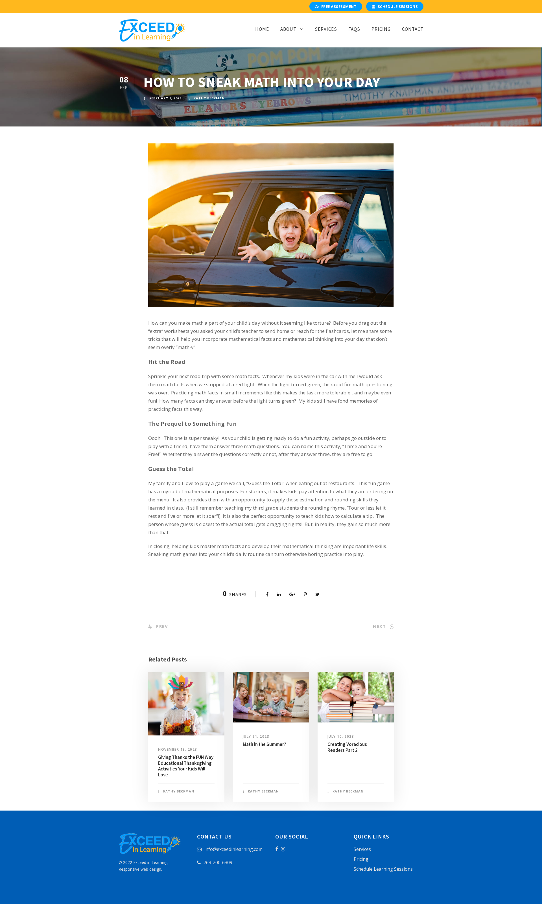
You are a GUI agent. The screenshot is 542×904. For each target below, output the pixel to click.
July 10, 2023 (340, 736)
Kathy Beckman (209, 98)
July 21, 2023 (256, 736)
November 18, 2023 (177, 749)
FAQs (354, 29)
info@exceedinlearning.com (233, 849)
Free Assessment (339, 6)
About (288, 29)
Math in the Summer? (264, 744)
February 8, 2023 (165, 98)
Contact (412, 29)
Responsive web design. (140, 869)
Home (262, 29)
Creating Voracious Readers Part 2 (347, 747)
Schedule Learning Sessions (383, 869)
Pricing (381, 29)
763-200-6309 (218, 862)
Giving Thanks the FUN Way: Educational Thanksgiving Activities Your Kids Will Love (186, 766)
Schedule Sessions (398, 6)
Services (326, 29)
